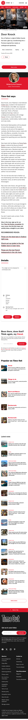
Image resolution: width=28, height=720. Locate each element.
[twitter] (6, 649)
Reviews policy (5, 691)
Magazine (18, 674)
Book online (14, 67)
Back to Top (15, 610)
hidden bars (4, 105)
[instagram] (10, 649)
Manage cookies (5, 704)
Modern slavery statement (5, 700)
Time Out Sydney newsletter (13, 224)
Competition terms (6, 694)
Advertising (19, 661)
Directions (7, 317)
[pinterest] (15, 649)
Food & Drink (15, 7)
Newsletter (18, 676)
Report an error (20, 664)
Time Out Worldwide (21, 679)
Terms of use (5, 689)
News (2, 7)
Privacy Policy (8, 349)
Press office (4, 663)
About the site (5, 697)
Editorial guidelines (6, 671)
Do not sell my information (5, 678)
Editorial (18, 659)
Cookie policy (5, 681)
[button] (25, 268)
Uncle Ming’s (23, 188)
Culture (21, 7)
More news (14, 600)
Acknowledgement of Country (6, 659)
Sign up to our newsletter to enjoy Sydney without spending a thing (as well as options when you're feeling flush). (13, 338)
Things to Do (8, 7)
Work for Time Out (6, 669)
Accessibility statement (5, 685)
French (3, 117)
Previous (2, 18)
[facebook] (2, 649)
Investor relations (6, 666)
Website (17, 317)
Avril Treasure (17, 84)
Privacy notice (5, 674)
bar (12, 113)
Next (25, 18)
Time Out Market (20, 667)
